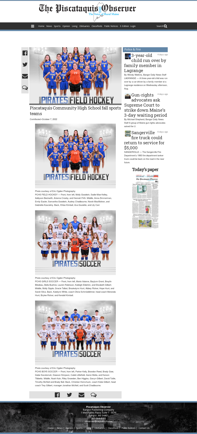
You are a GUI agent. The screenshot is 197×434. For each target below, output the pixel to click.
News (49, 26)
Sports (57, 26)
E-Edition (124, 26)
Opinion (66, 26)
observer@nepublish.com (98, 421)
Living (74, 26)
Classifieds (97, 26)
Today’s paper (145, 169)
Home (41, 26)
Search (160, 26)
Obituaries (84, 26)
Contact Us (144, 427)
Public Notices (111, 26)
